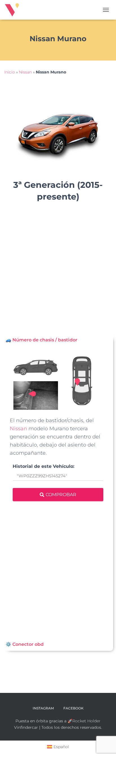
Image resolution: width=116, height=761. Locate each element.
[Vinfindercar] (14, 10)
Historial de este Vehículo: (43, 466)
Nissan (25, 72)
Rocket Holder (86, 720)
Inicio (9, 72)
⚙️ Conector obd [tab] (25, 644)
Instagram (43, 708)
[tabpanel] (58, 492)
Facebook (73, 708)
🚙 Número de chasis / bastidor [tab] (41, 340)
